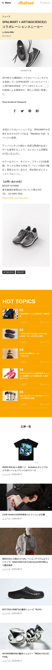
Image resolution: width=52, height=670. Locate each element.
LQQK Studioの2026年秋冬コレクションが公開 (23, 514)
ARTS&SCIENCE (8, 272)
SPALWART (20, 272)
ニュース (6, 16)
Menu (8, 3)
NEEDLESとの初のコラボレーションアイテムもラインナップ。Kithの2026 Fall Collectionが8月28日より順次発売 (25, 562)
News (23, 322)
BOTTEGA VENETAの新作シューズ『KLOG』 (22, 609)
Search (46, 3)
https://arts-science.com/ (15, 198)
